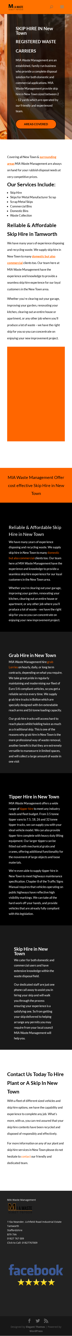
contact (26, 1156)
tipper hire (26, 809)
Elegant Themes (35, 1326)
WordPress (36, 1331)
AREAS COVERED (36, 124)
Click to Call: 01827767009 (22, 1242)
